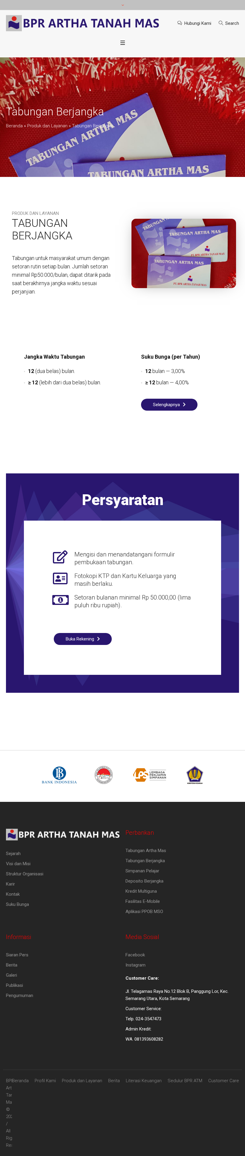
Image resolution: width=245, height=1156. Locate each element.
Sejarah (13, 853)
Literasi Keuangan (144, 1080)
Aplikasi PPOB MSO (144, 911)
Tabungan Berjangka (145, 860)
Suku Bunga (17, 904)
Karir (10, 884)
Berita (11, 965)
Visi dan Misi (18, 863)
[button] (169, 405)
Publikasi (14, 985)
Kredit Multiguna (141, 891)
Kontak (13, 894)
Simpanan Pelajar (142, 871)
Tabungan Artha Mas (145, 850)
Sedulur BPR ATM (185, 1080)
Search (232, 23)
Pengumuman (19, 995)
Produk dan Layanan (47, 126)
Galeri (11, 975)
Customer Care (223, 1080)
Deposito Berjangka (144, 881)
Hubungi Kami (197, 23)
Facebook (135, 955)
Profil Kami (45, 1080)
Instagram (135, 965)
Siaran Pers (17, 955)
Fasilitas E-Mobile (142, 901)
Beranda (14, 126)
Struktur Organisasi (24, 874)
